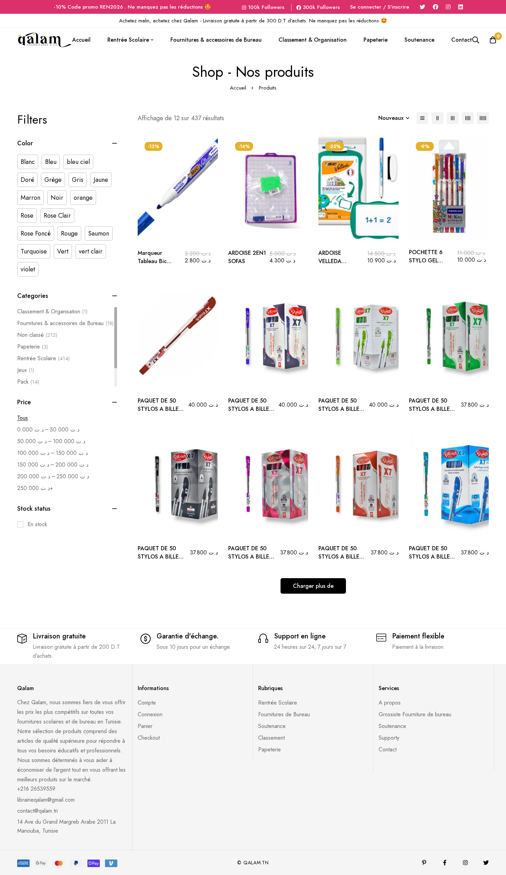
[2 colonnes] (437, 118)
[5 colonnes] (483, 118)
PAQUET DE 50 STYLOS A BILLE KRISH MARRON (158, 409)
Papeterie (32, 347)
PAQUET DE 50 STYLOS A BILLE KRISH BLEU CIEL (430, 556)
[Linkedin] (460, 7)
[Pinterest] (424, 862)
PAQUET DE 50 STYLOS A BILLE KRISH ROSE (248, 556)
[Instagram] (448, 7)
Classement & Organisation (52, 311)
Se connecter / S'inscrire (379, 7)
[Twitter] (422, 7)
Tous (22, 418)
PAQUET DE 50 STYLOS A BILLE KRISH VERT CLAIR (341, 409)
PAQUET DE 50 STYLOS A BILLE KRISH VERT (429, 409)
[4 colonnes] (468, 118)
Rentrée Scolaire (43, 358)
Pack (28, 382)
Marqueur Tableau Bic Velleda (152, 261)
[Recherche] (475, 40)
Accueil (238, 88)
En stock (37, 524)
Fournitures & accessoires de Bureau (65, 323)
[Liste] (422, 118)
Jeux (25, 370)
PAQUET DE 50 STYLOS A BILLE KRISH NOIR (158, 556)
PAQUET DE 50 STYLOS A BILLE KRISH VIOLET (248, 409)
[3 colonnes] (452, 118)
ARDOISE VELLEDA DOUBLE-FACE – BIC (339, 265)
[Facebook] (435, 7)
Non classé (37, 335)
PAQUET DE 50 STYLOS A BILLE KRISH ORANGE (338, 556)
